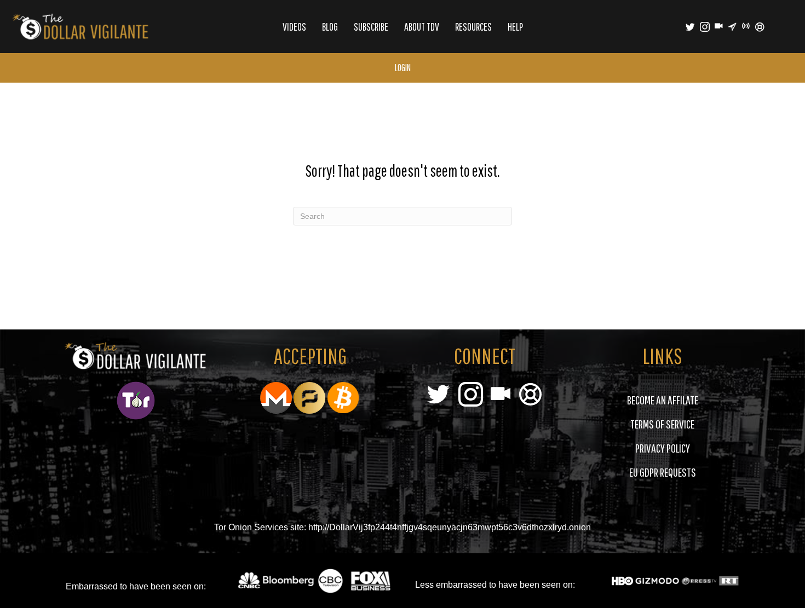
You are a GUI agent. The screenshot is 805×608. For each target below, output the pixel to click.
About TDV (421, 26)
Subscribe (371, 26)
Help (515, 26)
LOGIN (403, 67)
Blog (330, 26)
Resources (473, 26)
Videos (294, 26)
